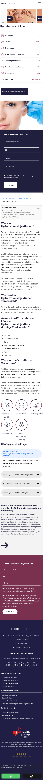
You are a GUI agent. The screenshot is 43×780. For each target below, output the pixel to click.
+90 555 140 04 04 (23, 640)
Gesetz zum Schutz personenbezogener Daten (18, 704)
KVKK (10, 176)
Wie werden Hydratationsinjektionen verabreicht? (16, 212)
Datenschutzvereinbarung (25, 176)
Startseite (5, 198)
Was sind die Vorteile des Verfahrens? (13, 218)
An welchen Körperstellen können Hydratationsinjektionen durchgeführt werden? (19, 215)
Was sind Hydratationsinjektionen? (12, 210)
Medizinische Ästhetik (21, 198)
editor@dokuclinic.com (21, 750)
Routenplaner (23, 643)
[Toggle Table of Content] (37, 208)
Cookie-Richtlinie (7, 698)
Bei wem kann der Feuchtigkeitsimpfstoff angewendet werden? (18, 453)
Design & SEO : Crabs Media (16, 767)
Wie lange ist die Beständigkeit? (16, 492)
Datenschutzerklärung (24, 588)
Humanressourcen (8, 686)
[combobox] (6, 150)
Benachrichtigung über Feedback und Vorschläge (18, 718)
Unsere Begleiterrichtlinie (10, 712)
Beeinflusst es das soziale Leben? (17, 483)
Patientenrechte (7, 715)
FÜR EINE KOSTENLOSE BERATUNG (12, 91)
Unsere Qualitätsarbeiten (10, 683)
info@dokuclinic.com (23, 647)
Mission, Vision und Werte (10, 680)
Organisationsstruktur (9, 678)
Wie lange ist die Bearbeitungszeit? (18, 474)
